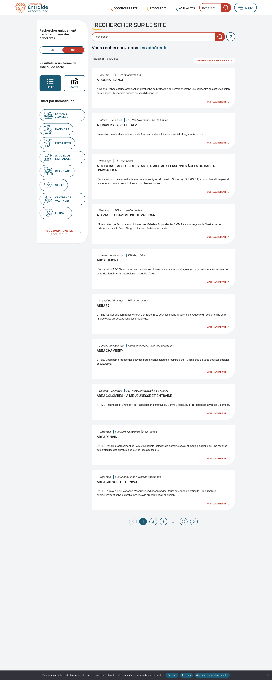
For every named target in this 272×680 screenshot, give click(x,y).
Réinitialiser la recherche (212, 60)
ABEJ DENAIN (107, 437)
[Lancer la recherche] (226, 7)
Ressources (158, 8)
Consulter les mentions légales (212, 675)
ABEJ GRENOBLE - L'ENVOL (117, 482)
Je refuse (186, 675)
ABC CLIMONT (108, 260)
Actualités (187, 8)
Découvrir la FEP (126, 8)
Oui (73, 50)
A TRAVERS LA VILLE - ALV (117, 125)
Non (51, 50)
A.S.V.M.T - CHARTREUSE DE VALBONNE (127, 215)
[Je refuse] (268, 675)
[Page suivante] (194, 521)
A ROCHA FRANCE (110, 80)
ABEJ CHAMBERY (110, 351)
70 (183, 521)
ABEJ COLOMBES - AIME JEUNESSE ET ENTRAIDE (134, 396)
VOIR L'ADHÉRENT (216, 101)
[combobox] (215, 7)
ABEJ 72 (103, 305)
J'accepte (172, 675)
